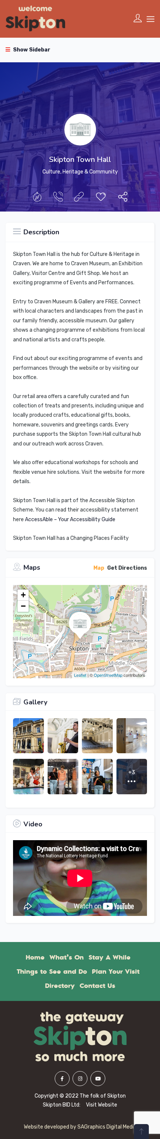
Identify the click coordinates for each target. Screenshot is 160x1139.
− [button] (23, 606)
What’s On (66, 957)
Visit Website (101, 1105)
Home (35, 957)
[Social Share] (123, 198)
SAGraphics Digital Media (107, 1127)
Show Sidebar (31, 50)
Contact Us (97, 985)
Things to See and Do (52, 971)
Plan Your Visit (116, 971)
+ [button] (23, 595)
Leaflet (80, 675)
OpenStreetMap (108, 675)
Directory (60, 985)
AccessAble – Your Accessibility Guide (70, 519)
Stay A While (110, 957)
